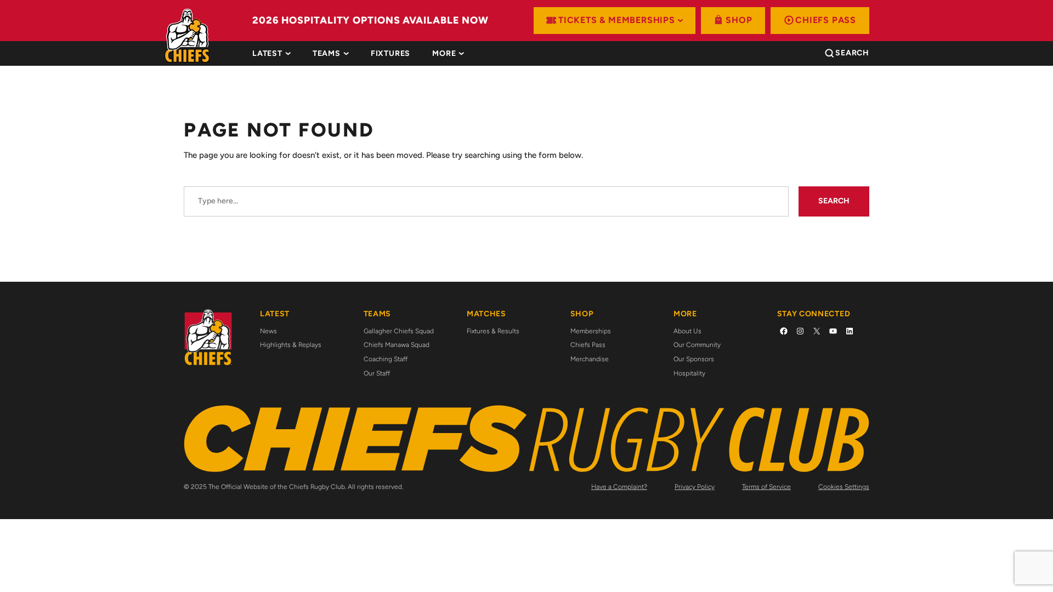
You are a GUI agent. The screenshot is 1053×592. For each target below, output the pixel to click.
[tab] (390, 54)
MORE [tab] (444, 54)
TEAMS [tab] (327, 54)
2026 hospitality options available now (370, 20)
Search (834, 201)
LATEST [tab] (267, 54)
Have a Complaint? (619, 487)
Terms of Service (766, 487)
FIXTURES (390, 54)
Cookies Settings (843, 487)
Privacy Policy (695, 487)
